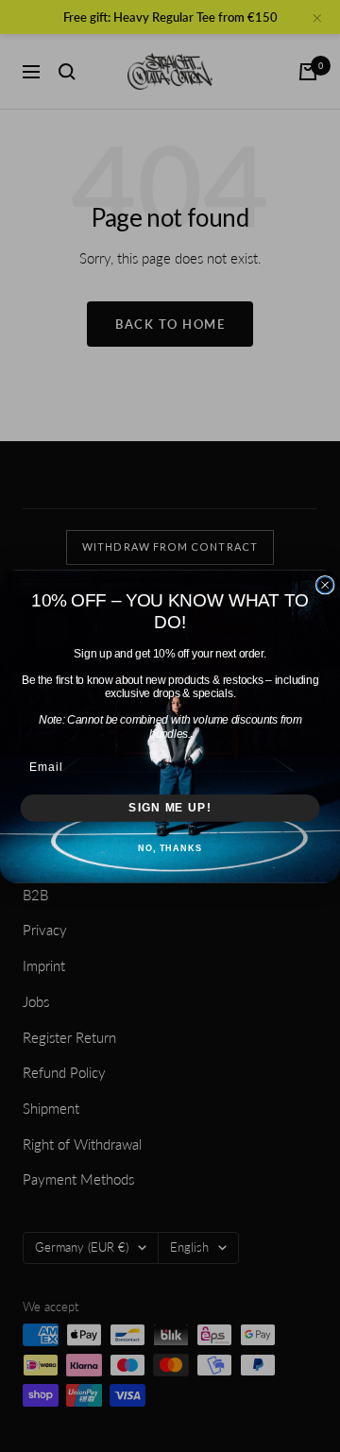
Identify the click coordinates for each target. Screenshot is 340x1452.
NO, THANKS (170, 848)
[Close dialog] (325, 584)
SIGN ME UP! (169, 806)
